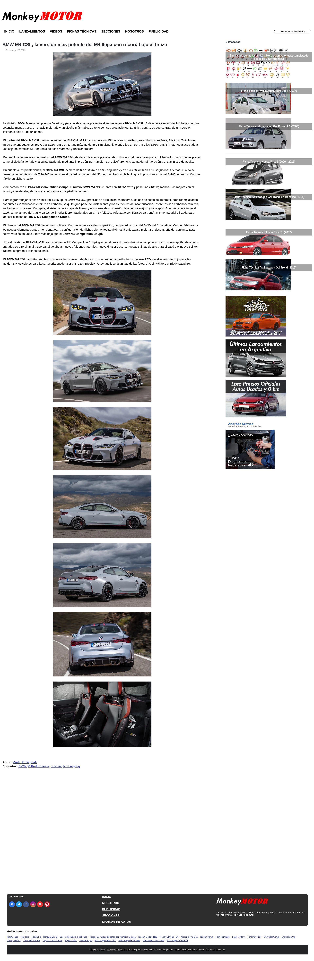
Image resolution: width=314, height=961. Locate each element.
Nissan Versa (206, 937)
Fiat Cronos (12, 937)
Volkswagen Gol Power (129, 940)
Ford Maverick (254, 937)
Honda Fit (36, 937)
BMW (22, 766)
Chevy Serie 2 (13, 940)
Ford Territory (238, 937)
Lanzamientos (32, 31)
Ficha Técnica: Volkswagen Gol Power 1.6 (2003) (269, 126)
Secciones (110, 31)
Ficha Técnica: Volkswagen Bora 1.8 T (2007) (269, 90)
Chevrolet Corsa (271, 937)
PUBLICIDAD (111, 909)
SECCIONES (111, 915)
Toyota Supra (85, 940)
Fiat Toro (25, 937)
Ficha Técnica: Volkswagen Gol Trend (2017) (269, 267)
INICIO (106, 896)
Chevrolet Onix (288, 937)
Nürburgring (71, 766)
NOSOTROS (110, 903)
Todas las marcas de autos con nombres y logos (113, 937)
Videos (56, 31)
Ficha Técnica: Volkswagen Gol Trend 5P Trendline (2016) (269, 196)
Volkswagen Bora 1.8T (105, 940)
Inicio (9, 31)
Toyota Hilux (71, 940)
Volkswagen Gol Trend (153, 940)
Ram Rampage (223, 937)
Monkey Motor (113, 950)
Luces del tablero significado (73, 937)
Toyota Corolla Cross (52, 940)
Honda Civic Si (50, 937)
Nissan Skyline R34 (169, 937)
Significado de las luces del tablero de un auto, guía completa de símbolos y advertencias (269, 57)
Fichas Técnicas (81, 31)
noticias (56, 766)
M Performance (38, 766)
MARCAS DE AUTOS (116, 921)
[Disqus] (103, 836)
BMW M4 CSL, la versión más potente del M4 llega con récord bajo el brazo (84, 44)
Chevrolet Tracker (31, 940)
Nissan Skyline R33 (147, 937)
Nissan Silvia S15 (189, 937)
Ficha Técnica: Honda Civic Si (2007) (269, 232)
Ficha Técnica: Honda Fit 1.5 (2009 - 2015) (269, 161)
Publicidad (158, 31)
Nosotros (134, 31)
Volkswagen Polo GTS (177, 940)
